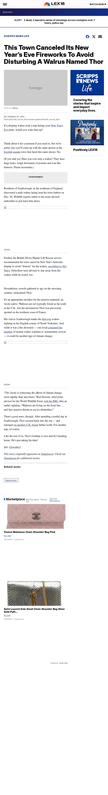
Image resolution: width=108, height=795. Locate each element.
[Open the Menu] (4, 4)
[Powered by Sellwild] (63, 663)
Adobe (15, 108)
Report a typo (11, 480)
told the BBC (51, 401)
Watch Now (97, 4)
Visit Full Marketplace (55, 500)
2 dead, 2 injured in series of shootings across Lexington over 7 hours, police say (59, 21)
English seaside (12, 152)
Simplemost (47, 454)
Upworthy (14, 447)
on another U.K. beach (26, 425)
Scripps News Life (16, 36)
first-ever (46, 319)
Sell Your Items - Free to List (36, 501)
